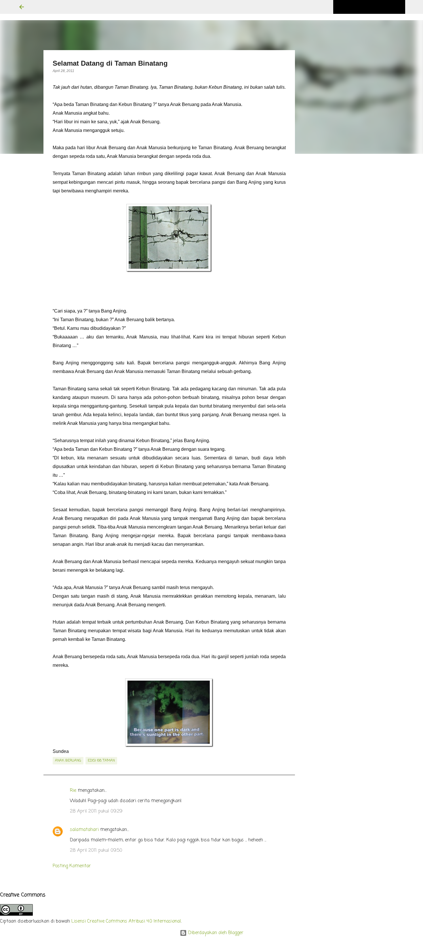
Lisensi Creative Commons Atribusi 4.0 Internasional (126, 921)
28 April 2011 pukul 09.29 (96, 811)
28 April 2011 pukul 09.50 (96, 850)
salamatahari (84, 829)
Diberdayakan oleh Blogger (215, 932)
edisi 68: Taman (101, 760)
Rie (73, 790)
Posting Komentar (72, 866)
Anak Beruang (68, 760)
